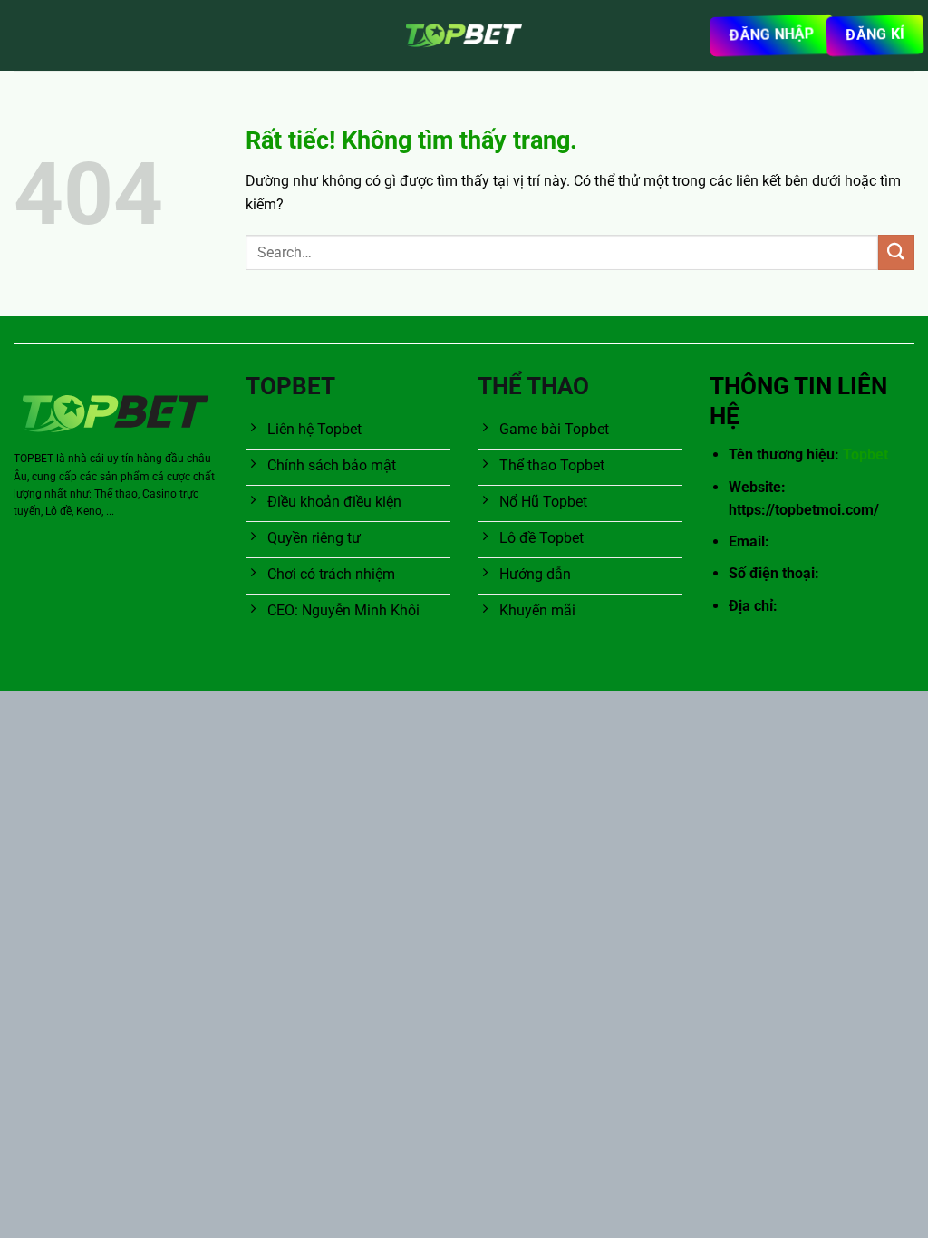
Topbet (865, 454)
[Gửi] (896, 252)
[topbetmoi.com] (464, 35)
